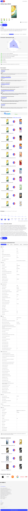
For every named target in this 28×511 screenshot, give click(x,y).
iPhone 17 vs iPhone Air (2, 498)
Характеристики (24, 34)
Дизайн (8, 244)
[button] (6, 486)
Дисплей (11, 244)
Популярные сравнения (16, 34)
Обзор (21, 34)
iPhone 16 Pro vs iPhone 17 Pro (3, 497)
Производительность (16, 244)
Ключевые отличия (3, 34)
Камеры (21, 244)
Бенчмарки (7, 34)
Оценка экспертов (11, 34)
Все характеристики (3, 244)
